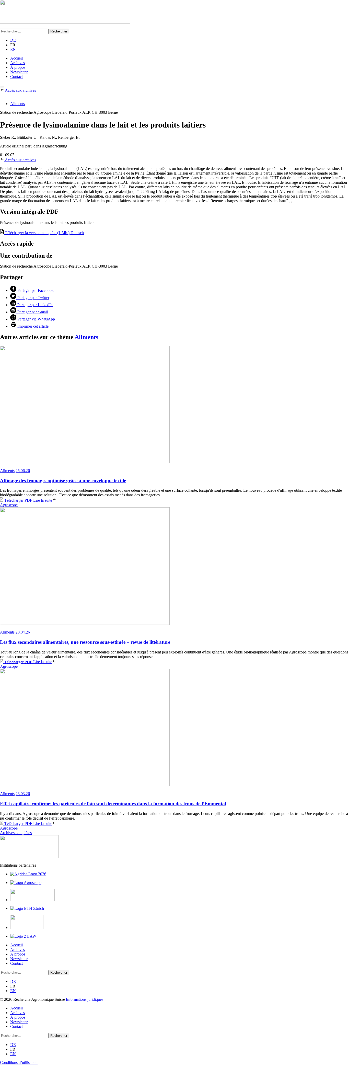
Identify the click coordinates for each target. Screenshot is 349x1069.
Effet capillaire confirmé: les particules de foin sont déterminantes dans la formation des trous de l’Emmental (113, 803)
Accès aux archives (20, 90)
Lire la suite (42, 500)
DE (13, 40)
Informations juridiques (84, 999)
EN (13, 49)
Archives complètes (16, 833)
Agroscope (9, 505)
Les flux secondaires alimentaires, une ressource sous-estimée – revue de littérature (85, 642)
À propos (17, 67)
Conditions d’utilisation (19, 1062)
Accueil (16, 58)
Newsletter (19, 72)
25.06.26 (23, 470)
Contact (16, 76)
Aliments (17, 103)
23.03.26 (23, 793)
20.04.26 (23, 632)
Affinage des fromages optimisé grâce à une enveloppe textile (63, 480)
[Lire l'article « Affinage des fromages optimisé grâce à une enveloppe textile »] (174, 405)
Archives (17, 63)
